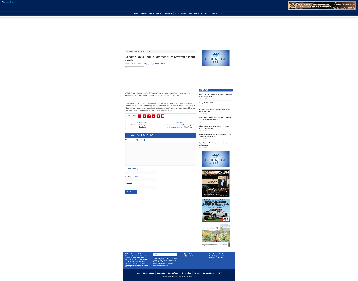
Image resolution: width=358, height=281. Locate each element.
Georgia (144, 13)
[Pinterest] (158, 116)
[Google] (149, 116)
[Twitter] (144, 116)
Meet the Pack (148, 273)
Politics (136, 52)
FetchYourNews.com (159, 258)
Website (128, 184)
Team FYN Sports (210, 13)
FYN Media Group (195, 13)
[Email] (162, 116)
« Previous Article (142, 122)
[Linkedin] (153, 116)
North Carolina (155, 13)
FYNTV (222, 13)
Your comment (135, 140)
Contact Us (161, 273)
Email (131, 176)
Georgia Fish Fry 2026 (206, 103)
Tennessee (168, 13)
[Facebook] (139, 116)
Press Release (146, 52)
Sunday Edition (180, 13)
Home (136, 13)
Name (131, 169)
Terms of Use (173, 273)
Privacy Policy (186, 273)
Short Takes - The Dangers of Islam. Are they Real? (142, 126)
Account (197, 273)
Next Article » (179, 122)
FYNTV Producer (160, 64)
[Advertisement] (179, 33)
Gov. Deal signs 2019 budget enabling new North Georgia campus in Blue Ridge (179, 126)
